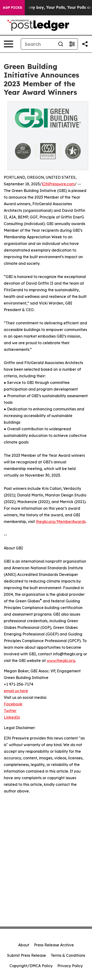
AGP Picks (12, 7)
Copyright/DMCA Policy (31, 965)
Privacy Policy (70, 965)
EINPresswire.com (58, 184)
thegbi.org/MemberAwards (61, 521)
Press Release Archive (54, 945)
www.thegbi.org (61, 660)
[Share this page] (85, 44)
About (23, 945)
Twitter (10, 710)
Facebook (13, 704)
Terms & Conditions (68, 955)
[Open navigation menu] (8, 44)
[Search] (60, 44)
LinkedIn (12, 717)
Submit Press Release (26, 955)
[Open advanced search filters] (72, 44)
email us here (16, 690)
